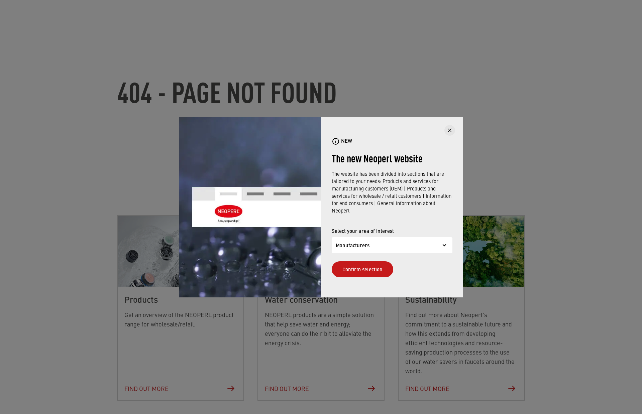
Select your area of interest (363, 230)
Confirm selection (362, 269)
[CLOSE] (449, 130)
